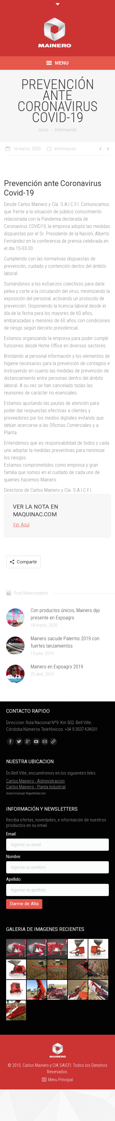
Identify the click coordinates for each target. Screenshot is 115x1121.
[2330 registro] (16, 1010)
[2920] (57, 949)
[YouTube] (36, 741)
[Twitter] (19, 741)
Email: (11, 834)
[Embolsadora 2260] (16, 969)
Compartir (27, 562)
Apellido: (13, 879)
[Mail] (44, 741)
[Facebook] (10, 741)
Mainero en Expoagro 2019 (57, 667)
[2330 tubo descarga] (37, 990)
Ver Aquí (21, 525)
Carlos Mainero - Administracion (35, 781)
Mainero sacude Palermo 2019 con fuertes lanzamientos (65, 642)
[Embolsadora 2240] (78, 949)
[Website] (53, 741)
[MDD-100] (37, 969)
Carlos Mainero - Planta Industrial (36, 787)
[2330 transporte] (57, 990)
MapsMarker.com (36, 793)
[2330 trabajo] (78, 990)
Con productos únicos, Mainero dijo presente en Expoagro (65, 614)
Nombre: (13, 856)
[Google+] (27, 741)
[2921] (16, 949)
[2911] (37, 949)
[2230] (98, 949)
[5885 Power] (16, 990)
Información (66, 130)
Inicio (43, 130)
